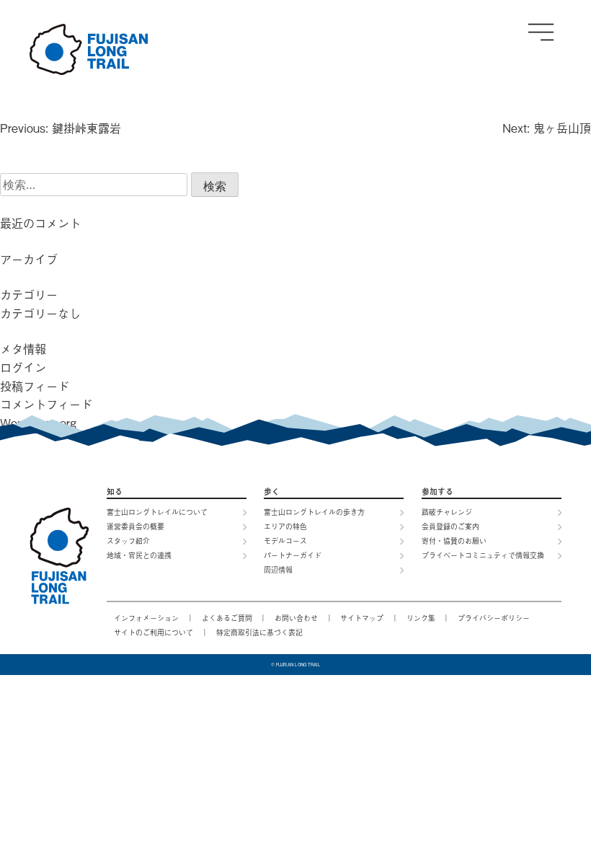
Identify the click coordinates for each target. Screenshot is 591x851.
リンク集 (420, 617)
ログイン (23, 367)
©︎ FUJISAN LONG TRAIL (296, 664)
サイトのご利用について (153, 632)
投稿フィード (34, 385)
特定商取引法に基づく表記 (259, 632)
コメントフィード (46, 404)
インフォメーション (146, 617)
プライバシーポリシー (494, 617)
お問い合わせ (296, 617)
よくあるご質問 (227, 617)
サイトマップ (361, 617)
